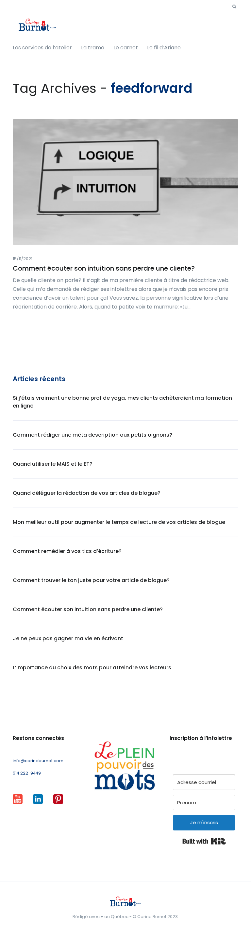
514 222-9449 (27, 773)
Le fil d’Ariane (164, 47)
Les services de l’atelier (42, 47)
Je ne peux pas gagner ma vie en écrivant (68, 638)
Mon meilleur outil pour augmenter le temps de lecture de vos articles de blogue (119, 522)
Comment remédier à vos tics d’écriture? (67, 551)
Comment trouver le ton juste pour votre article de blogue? (91, 580)
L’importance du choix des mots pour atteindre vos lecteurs (92, 667)
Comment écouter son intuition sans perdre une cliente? (104, 268)
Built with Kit (204, 841)
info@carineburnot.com (38, 760)
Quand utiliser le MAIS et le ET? (52, 464)
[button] (234, 7)
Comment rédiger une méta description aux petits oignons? (92, 435)
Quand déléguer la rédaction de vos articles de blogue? (86, 493)
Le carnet (125, 47)
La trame (92, 47)
